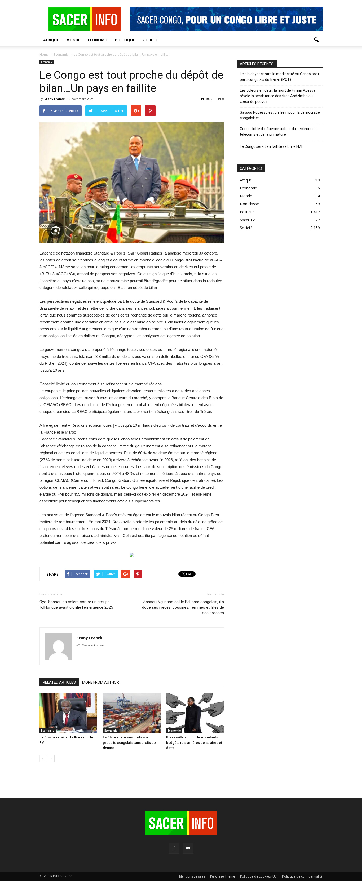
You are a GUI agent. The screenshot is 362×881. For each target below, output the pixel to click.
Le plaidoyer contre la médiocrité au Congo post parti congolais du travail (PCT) (279, 77)
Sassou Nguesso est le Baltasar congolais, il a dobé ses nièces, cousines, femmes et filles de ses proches (183, 607)
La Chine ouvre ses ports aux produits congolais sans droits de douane (129, 742)
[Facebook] (174, 848)
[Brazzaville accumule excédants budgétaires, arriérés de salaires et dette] (195, 713)
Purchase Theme (222, 876)
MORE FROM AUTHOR (100, 682)
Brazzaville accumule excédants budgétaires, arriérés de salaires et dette (194, 742)
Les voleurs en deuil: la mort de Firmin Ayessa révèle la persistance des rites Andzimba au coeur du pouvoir (277, 96)
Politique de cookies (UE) (258, 876)
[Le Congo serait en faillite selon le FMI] (68, 713)
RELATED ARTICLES (59, 682)
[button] (316, 40)
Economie (98, 39)
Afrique (51, 39)
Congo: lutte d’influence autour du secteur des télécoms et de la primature (278, 131)
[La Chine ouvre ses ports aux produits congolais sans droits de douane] (132, 713)
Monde (73, 39)
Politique (125, 39)
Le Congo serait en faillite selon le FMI (271, 146)
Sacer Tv (247, 219)
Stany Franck (54, 99)
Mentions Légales (192, 876)
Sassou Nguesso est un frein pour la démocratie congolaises (280, 115)
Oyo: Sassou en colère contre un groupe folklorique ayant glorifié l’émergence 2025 (76, 604)
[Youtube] (188, 848)
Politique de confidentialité (302, 876)
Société (150, 39)
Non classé (249, 203)
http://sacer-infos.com (90, 645)
